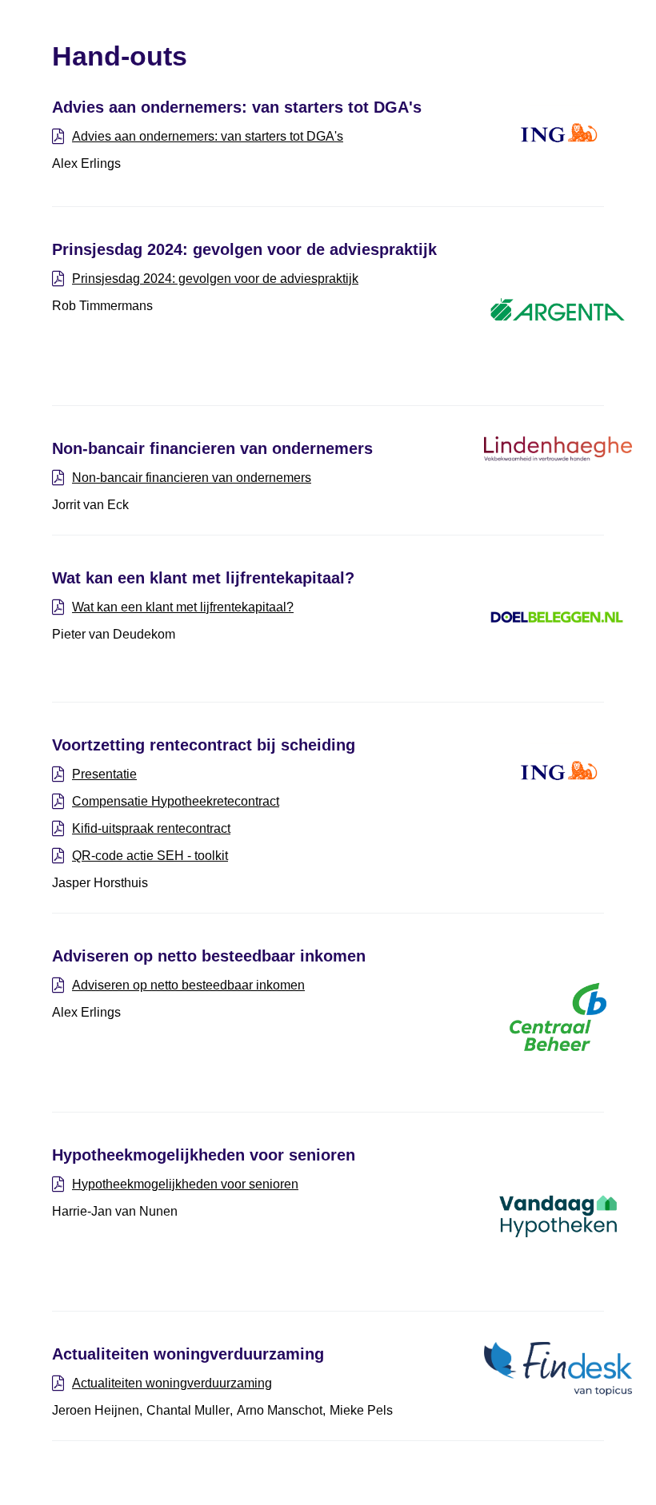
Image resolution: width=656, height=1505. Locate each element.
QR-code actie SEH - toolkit (150, 855)
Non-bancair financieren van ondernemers (191, 477)
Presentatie (104, 774)
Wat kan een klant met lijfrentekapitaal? (183, 607)
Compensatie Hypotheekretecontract (175, 801)
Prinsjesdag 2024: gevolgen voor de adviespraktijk (215, 278)
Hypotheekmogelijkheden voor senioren (185, 1184)
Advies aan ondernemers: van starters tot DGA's (207, 136)
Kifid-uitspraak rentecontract (151, 828)
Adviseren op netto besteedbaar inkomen (188, 985)
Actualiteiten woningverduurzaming (172, 1383)
